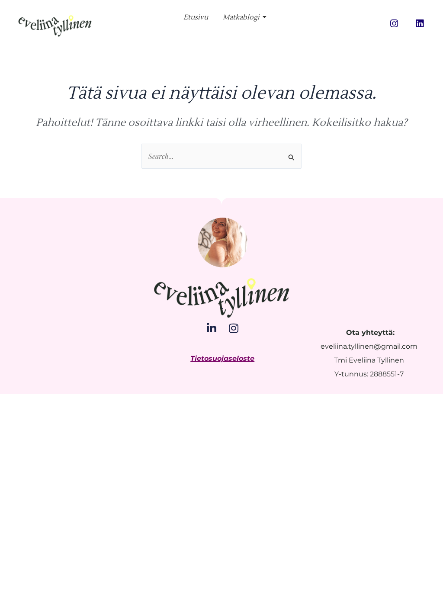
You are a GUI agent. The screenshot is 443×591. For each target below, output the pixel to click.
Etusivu (195, 17)
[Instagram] (233, 328)
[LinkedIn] (211, 328)
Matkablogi (241, 17)
